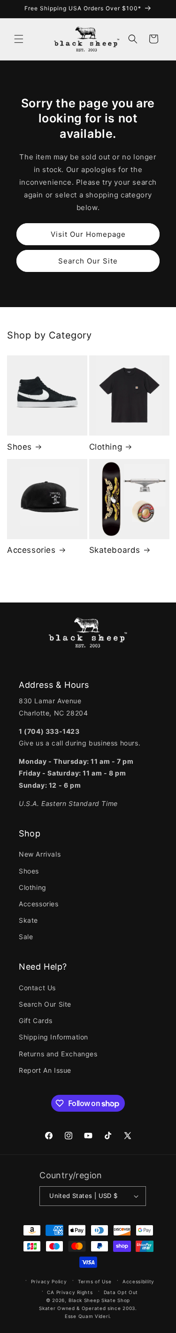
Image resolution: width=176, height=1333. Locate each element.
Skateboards (115, 550)
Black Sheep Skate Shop (99, 1300)
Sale (26, 937)
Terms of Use (94, 1281)
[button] (18, 39)
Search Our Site (88, 260)
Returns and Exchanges (58, 1054)
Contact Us (37, 988)
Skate (28, 920)
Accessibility (138, 1281)
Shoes (19, 447)
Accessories (31, 550)
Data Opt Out (121, 1292)
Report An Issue (45, 1070)
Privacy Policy (49, 1281)
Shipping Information (53, 1037)
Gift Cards (36, 1020)
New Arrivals (40, 854)
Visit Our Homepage (88, 234)
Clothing (105, 447)
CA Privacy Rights (69, 1292)
